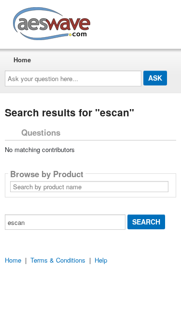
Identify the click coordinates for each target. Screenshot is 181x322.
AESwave (122, 21)
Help (101, 260)
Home (22, 59)
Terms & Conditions (57, 260)
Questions (40, 132)
